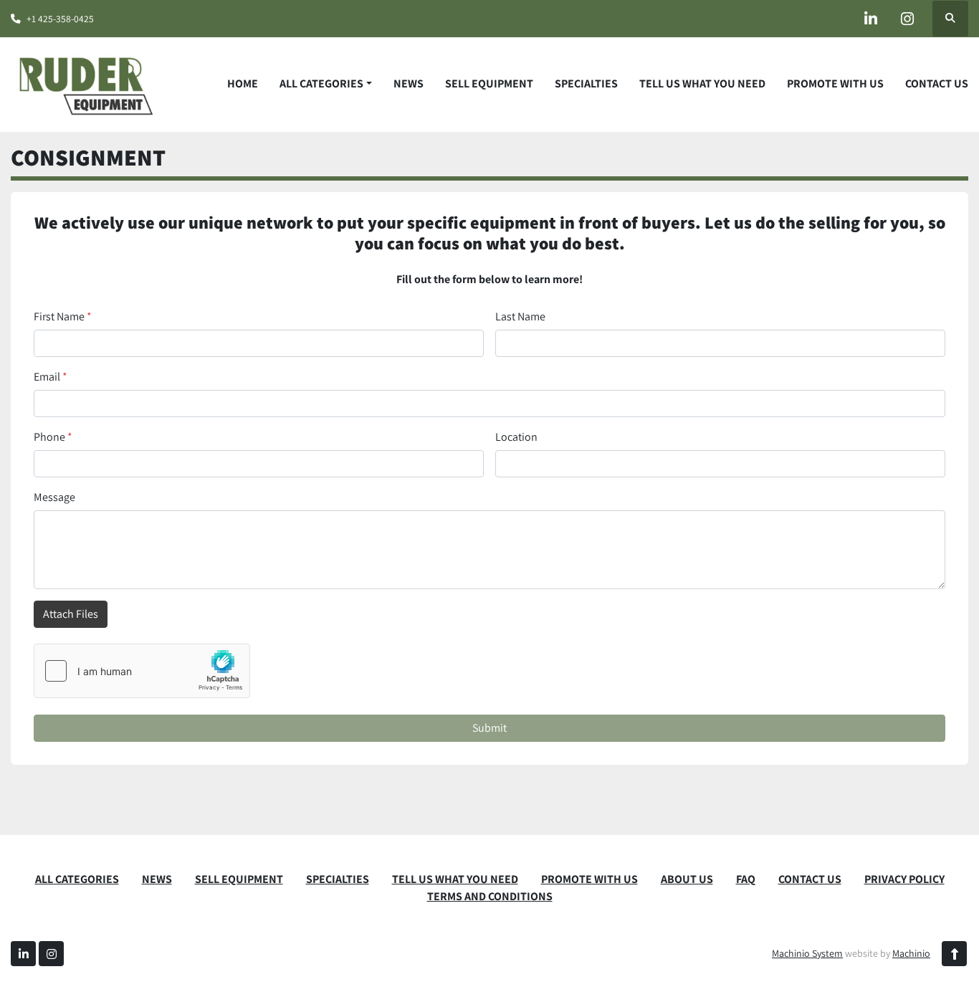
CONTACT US (936, 83)
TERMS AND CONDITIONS (490, 896)
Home (242, 83)
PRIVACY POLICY (904, 879)
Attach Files (70, 613)
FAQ (745, 879)
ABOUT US (687, 879)
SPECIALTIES (586, 83)
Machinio (911, 953)
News (408, 83)
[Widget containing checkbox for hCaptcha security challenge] (142, 671)
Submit (489, 727)
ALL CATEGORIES (321, 83)
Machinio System (807, 953)
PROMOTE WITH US (835, 83)
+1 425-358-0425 (60, 18)
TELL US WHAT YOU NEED (702, 83)
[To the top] (954, 953)
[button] (326, 83)
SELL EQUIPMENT (489, 83)
